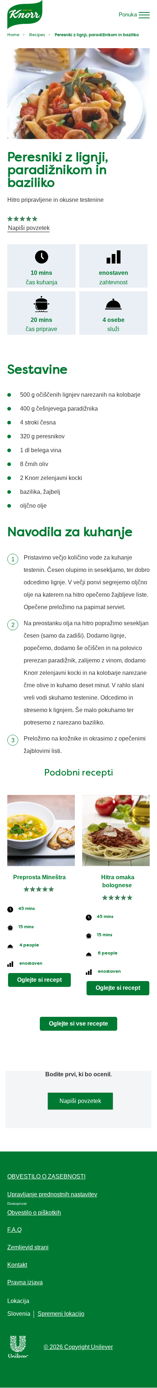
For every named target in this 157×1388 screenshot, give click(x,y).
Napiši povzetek (80, 1101)
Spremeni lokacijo (61, 1314)
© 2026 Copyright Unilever (78, 1347)
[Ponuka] (144, 14)
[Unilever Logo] (18, 1356)
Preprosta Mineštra (39, 877)
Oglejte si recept (39, 980)
